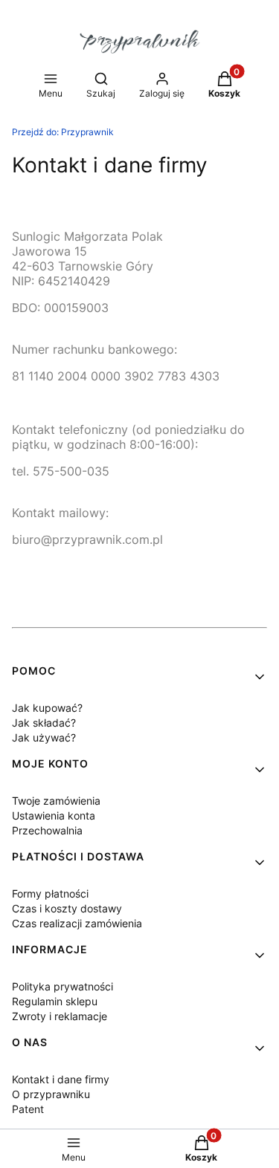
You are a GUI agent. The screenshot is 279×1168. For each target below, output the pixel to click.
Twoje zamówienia (56, 800)
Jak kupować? (47, 707)
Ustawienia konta (53, 815)
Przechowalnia (47, 830)
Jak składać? (44, 722)
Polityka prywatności (62, 986)
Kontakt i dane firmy (60, 1079)
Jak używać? (44, 737)
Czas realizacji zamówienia (77, 923)
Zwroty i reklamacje (59, 1016)
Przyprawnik (63, 131)
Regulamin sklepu (54, 1001)
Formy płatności (50, 893)
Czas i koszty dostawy (67, 908)
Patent (28, 1109)
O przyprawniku (51, 1094)
